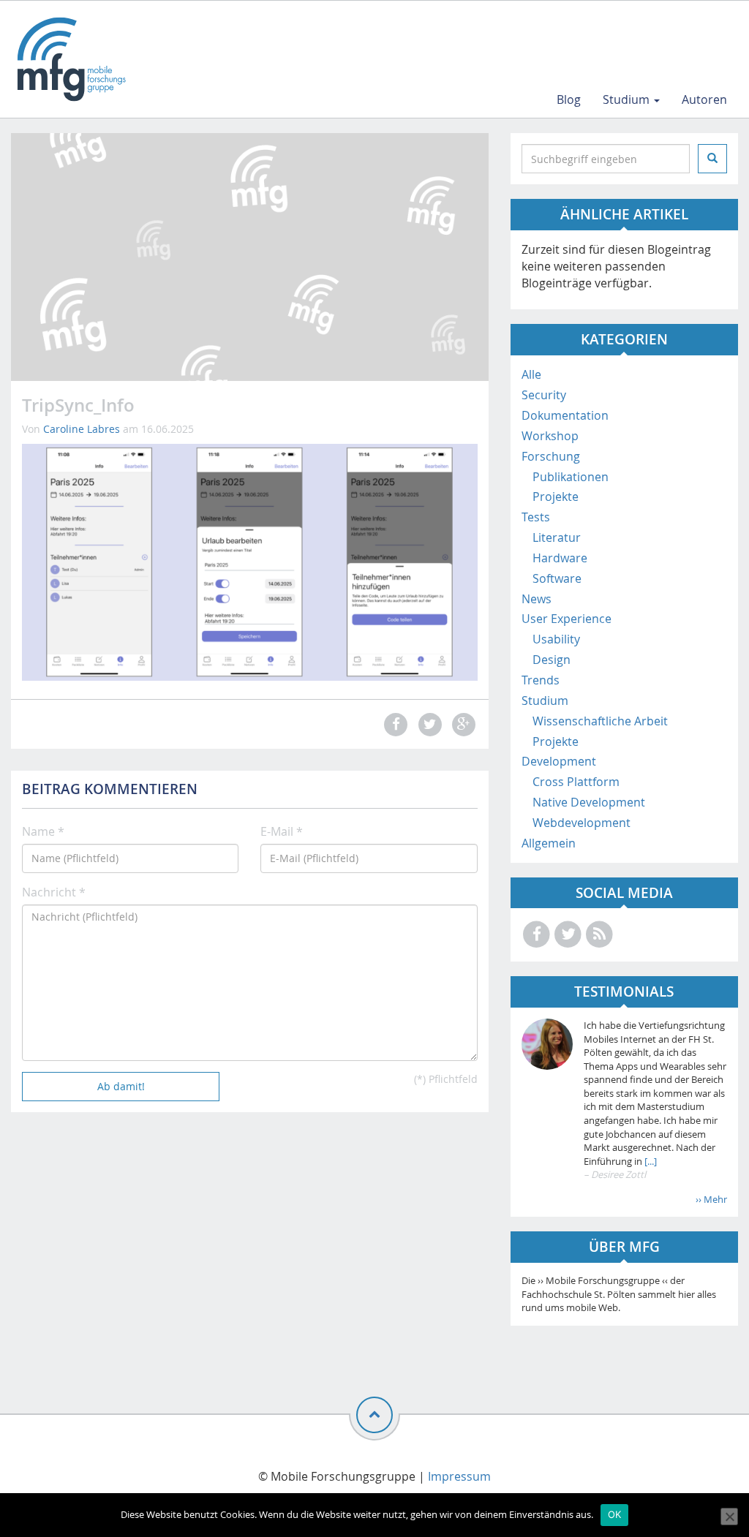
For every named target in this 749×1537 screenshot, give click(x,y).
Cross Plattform (576, 782)
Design (551, 660)
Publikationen (570, 477)
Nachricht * (54, 892)
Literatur (556, 537)
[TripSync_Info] (250, 561)
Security (544, 395)
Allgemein (549, 843)
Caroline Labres (81, 429)
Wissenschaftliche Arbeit (600, 721)
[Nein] (729, 1516)
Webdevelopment (581, 823)
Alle (531, 374)
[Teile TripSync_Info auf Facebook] (394, 724)
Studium (627, 99)
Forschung (551, 456)
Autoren (704, 99)
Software (556, 578)
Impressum (459, 1476)
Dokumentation (565, 415)
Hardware (559, 558)
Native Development (588, 802)
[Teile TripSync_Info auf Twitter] (428, 724)
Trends (541, 680)
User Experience (566, 619)
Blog (569, 99)
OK (615, 1514)
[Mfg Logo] (70, 59)
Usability (556, 639)
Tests (536, 517)
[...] (649, 1161)
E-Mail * (281, 831)
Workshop (550, 436)
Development (559, 761)
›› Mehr (711, 1199)
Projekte (555, 496)
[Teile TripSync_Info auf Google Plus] (461, 724)
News (537, 599)
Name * (43, 831)
